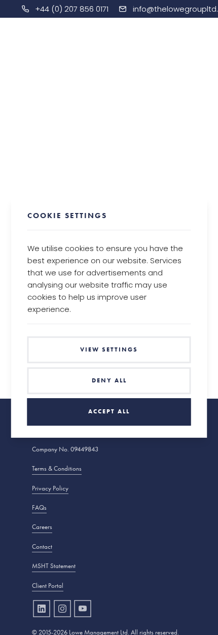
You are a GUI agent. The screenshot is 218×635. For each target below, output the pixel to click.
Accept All (109, 412)
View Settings (109, 349)
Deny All (109, 380)
